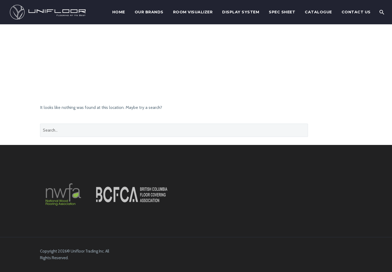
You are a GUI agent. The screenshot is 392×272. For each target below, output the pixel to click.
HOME (118, 12)
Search (334, 130)
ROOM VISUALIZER (193, 12)
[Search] (381, 12)
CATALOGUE (318, 12)
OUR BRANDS (149, 12)
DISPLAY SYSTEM (240, 12)
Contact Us (356, 12)
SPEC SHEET (282, 12)
